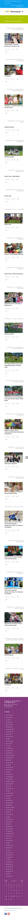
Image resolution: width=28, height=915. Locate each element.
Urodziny (7, 76)
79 (14, 227)
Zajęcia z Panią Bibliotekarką (13, 254)
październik (10, 729)
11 (16, 890)
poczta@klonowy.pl (20, 6)
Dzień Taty (7, 196)
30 (11, 899)
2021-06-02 (10, 638)
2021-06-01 (10, 668)
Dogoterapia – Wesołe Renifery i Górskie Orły (11, 45)
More (8, 49)
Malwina (18, 607)
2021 (9, 17)
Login (7, 3)
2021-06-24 (13, 120)
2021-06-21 (12, 287)
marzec (9, 717)
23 (11, 896)
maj (8, 738)
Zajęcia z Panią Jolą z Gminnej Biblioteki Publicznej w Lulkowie (14, 432)
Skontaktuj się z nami (17, 1)
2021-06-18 (11, 380)
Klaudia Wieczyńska (20, 59)
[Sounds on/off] (10, 3)
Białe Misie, (16, 381)
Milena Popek (19, 28)
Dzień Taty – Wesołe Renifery (13, 274)
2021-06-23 (13, 170)
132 (14, 257)
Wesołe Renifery (20, 29)
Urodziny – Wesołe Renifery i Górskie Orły (13, 106)
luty (8, 719)
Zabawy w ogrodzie (10, 463)
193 (14, 403)
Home (6, 17)
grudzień (9, 724)
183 (14, 628)
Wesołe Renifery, (15, 639)
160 (14, 130)
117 (14, 370)
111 (14, 179)
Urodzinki (7, 685)
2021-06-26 (12, 89)
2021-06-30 (12, 28)
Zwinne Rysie (21, 60)
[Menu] (22, 12)
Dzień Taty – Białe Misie (12, 176)
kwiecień (9, 715)
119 (14, 561)
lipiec (8, 734)
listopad (9, 727)
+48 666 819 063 (9, 706)
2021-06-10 (9, 506)
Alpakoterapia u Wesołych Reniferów (13, 304)
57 (14, 277)
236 (14, 596)
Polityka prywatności (13, 910)
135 (14, 658)
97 (14, 687)
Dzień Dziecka (8, 655)
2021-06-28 (11, 59)
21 (6, 896)
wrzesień (9, 731)
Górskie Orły (21, 209)
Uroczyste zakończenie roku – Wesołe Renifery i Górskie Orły (13, 365)
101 (14, 79)
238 (14, 530)
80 (14, 160)
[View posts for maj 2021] (6, 881)
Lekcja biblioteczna (10, 493)
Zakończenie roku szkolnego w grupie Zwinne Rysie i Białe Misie (13, 398)
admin (18, 120)
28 (6, 899)
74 (14, 308)
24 (13, 896)
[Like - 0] (7, 52)
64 (14, 496)
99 (14, 110)
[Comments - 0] (17, 49)
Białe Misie (21, 171)
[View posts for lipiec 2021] (22, 881)
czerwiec (9, 736)
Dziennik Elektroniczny (8, 1)
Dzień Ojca (7, 224)
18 (16, 893)
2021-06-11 (13, 447)
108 (14, 199)
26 (19, 896)
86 (14, 466)
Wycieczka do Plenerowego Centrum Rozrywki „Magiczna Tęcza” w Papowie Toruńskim (13, 524)
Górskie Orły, (14, 29)
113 (14, 437)
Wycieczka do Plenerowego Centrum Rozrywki (13, 557)
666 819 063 (21, 5)
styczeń (9, 722)
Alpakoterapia (9, 127)
